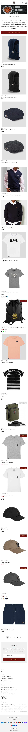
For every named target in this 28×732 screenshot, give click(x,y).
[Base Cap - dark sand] (14, 547)
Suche (2, 671)
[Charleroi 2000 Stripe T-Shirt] (14, 379)
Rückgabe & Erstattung (6, 680)
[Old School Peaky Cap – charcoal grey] (14, 147)
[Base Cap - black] (14, 514)
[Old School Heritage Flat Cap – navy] (14, 114)
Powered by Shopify (14, 728)
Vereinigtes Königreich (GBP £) (13, 717)
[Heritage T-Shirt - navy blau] (14, 347)
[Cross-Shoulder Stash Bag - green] (14, 414)
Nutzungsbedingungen (6, 676)
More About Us (23, 711)
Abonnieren (14, 659)
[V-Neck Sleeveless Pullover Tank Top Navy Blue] (14, 179)
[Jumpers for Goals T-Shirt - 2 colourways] (14, 277)
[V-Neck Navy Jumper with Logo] (14, 212)
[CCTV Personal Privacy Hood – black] (14, 81)
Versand (3, 674)
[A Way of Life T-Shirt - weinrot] (14, 614)
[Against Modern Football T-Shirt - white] (14, 245)
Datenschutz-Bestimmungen (7, 678)
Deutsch (13, 719)
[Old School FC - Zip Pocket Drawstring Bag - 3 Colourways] (14, 312)
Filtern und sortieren (14, 32)
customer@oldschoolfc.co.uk (7, 687)
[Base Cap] (14, 579)
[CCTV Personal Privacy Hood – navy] (14, 49)
